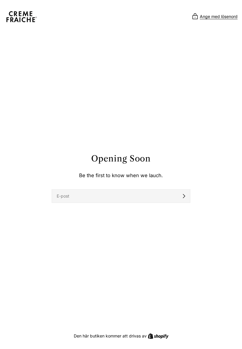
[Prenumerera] (184, 196)
